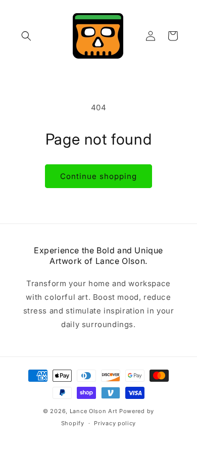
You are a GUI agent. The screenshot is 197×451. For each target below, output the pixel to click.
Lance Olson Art (94, 411)
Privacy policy (115, 423)
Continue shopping (98, 176)
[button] (26, 36)
